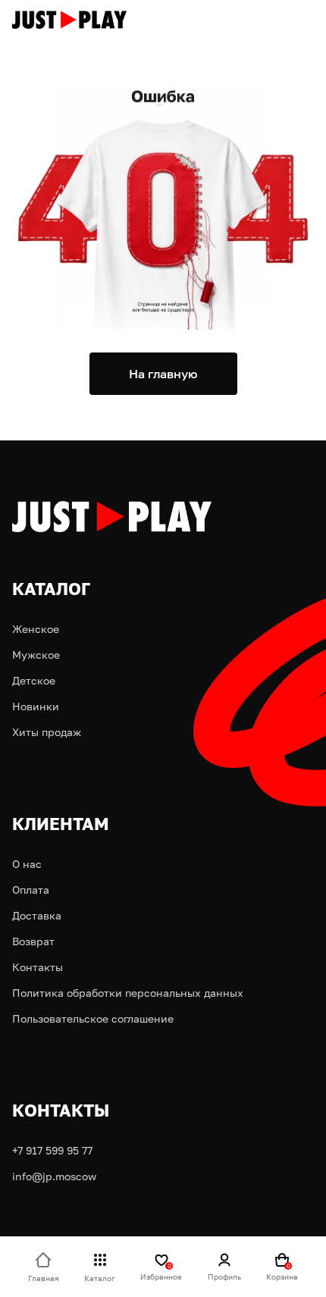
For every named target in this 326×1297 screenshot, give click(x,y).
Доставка (36, 915)
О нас (27, 863)
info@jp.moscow (54, 1176)
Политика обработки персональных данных (127, 992)
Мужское (36, 654)
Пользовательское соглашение (93, 1018)
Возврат (33, 941)
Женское (35, 628)
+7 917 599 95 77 (52, 1150)
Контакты (37, 966)
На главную (163, 373)
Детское (33, 680)
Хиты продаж (46, 731)
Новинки (35, 706)
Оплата (30, 889)
